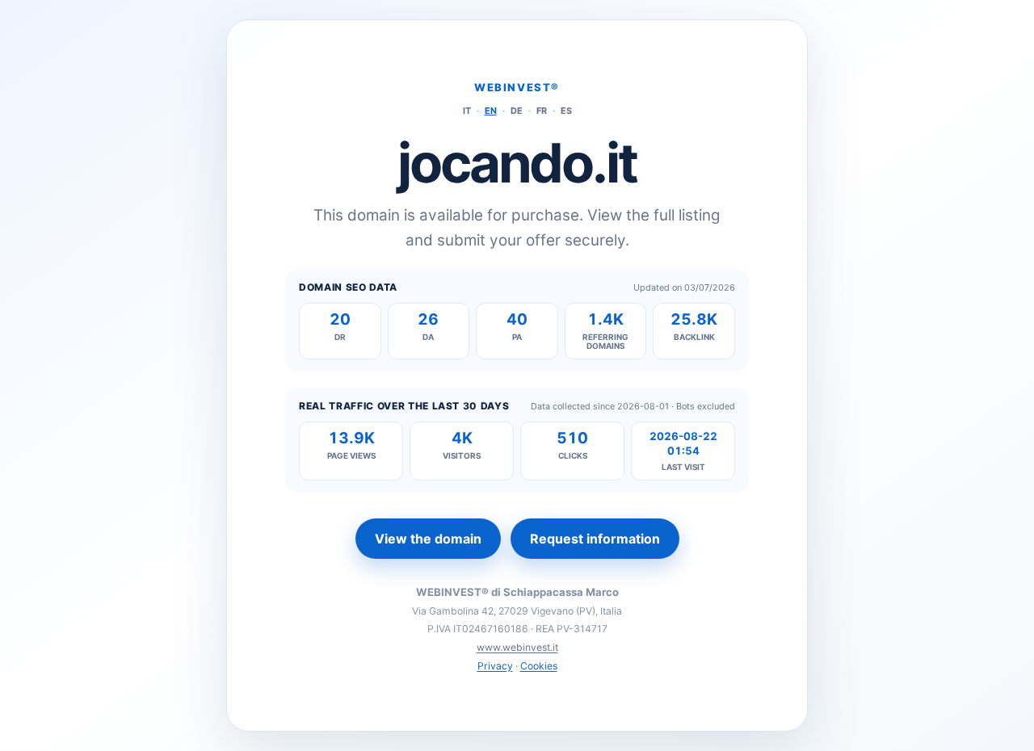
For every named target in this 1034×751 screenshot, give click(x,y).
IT (467, 110)
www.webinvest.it (517, 647)
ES (566, 110)
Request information (595, 539)
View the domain (428, 539)
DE (517, 110)
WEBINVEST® (517, 87)
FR (541, 110)
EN (491, 110)
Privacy (495, 666)
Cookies (538, 666)
